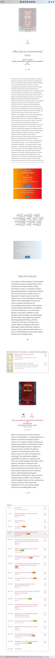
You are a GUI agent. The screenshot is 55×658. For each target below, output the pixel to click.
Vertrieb (27, 656)
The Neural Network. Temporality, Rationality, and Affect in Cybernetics (27, 557)
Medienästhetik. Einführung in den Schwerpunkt (24, 355)
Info (20, 656)
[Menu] (1, 2)
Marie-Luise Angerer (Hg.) (19, 420)
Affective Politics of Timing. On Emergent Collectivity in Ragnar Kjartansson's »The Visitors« (26, 606)
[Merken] (26, 69)
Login (27, 196)
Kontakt (31, 656)
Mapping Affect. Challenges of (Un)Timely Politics (26, 627)
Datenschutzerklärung (39, 656)
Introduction (18, 508)
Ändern (27, 257)
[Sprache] (51, 2)
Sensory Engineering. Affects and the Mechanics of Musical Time (25, 585)
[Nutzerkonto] (49, 2)
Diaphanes (27, 2)
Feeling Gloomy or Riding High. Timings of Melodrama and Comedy (26, 614)
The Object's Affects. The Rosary (23, 621)
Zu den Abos (27, 186)
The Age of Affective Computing (24, 578)
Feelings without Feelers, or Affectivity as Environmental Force (26, 533)
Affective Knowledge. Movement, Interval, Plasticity (26, 550)
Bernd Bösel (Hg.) (31, 420)
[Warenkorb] (53, 2)
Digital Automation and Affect (23, 572)
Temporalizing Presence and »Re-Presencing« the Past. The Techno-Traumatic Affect (27, 564)
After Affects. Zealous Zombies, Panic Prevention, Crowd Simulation (25, 635)
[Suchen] (3, 2)
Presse (23, 656)
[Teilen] (29, 69)
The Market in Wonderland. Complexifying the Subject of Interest (26, 642)
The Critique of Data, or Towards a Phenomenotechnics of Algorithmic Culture (26, 364)
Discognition (18, 526)
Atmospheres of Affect (21, 599)
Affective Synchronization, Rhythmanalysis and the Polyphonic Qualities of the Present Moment (27, 541)
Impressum (47, 656)
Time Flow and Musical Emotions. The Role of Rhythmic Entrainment (27, 592)
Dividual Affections (20, 521)
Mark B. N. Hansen (27, 59)
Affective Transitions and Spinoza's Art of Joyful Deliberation (26, 514)
